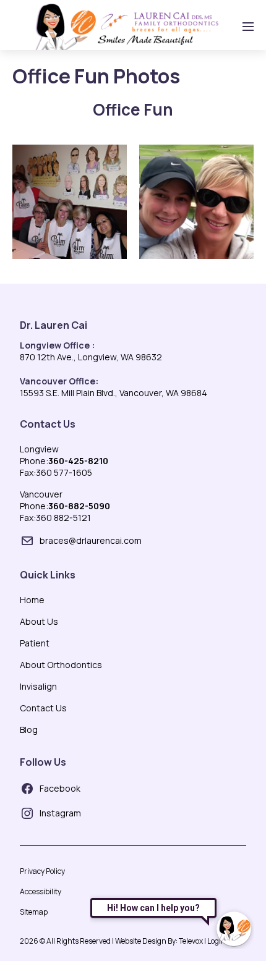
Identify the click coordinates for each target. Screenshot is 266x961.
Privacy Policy (42, 871)
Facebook (60, 788)
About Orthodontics (61, 665)
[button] (69, 202)
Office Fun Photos (96, 76)
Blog (29, 729)
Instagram (60, 813)
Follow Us (43, 762)
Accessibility (40, 891)
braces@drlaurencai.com (91, 540)
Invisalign (38, 686)
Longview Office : (57, 345)
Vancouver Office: (59, 381)
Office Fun (133, 109)
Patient (34, 643)
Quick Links (47, 575)
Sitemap (34, 912)
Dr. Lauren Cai (53, 325)
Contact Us (47, 424)
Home (32, 600)
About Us (39, 621)
